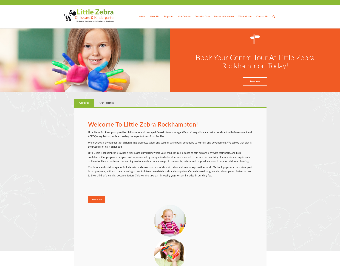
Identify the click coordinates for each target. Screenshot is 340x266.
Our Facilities (107, 103)
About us (84, 103)
